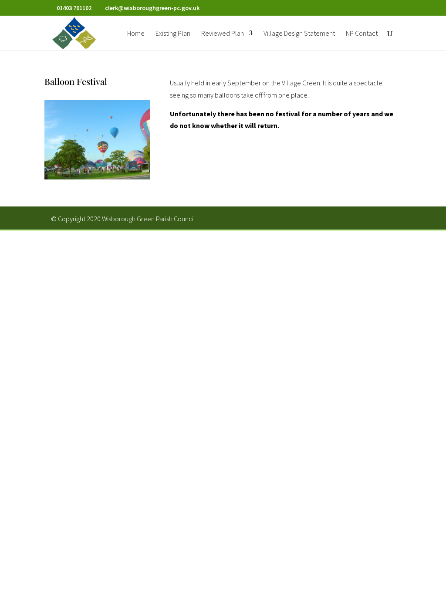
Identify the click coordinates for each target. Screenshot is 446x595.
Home (136, 33)
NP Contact (362, 33)
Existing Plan (172, 33)
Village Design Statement (299, 33)
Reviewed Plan (222, 33)
